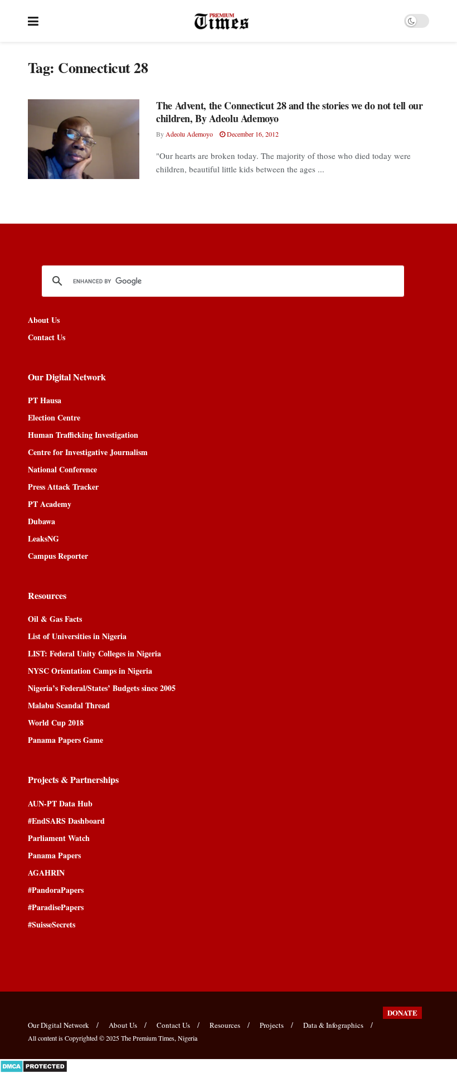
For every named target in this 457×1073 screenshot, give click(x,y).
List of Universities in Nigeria (77, 636)
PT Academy (49, 504)
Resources (225, 1025)
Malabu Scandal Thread (69, 705)
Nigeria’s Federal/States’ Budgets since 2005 (102, 688)
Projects (272, 1025)
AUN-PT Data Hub (60, 803)
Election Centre (54, 417)
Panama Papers (54, 855)
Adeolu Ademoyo (189, 133)
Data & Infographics (333, 1025)
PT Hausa (44, 400)
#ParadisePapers (56, 907)
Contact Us (46, 337)
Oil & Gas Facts (55, 619)
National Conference (62, 469)
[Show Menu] (33, 21)
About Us (44, 320)
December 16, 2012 (252, 133)
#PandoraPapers (56, 890)
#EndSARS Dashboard (66, 820)
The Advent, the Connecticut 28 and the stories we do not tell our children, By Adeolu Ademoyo (289, 111)
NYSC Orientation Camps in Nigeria (90, 670)
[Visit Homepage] (221, 21)
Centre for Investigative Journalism (88, 452)
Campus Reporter (58, 556)
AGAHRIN (46, 872)
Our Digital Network (58, 1025)
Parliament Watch (59, 838)
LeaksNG (43, 538)
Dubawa (41, 521)
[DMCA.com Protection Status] (33, 1065)
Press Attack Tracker (63, 486)
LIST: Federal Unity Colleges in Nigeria (94, 653)
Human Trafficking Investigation (83, 435)
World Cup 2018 (56, 722)
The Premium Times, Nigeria (159, 1037)
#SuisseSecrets (51, 924)
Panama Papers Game (65, 740)
